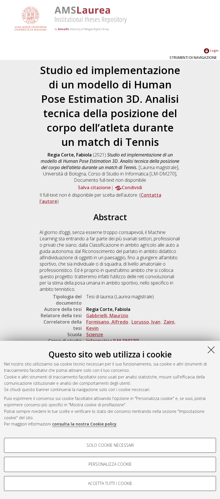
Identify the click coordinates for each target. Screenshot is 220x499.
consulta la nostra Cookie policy (84, 424)
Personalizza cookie (110, 464)
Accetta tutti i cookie (110, 483)
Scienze (94, 334)
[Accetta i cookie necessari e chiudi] (211, 349)
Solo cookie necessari (110, 445)
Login (214, 50)
